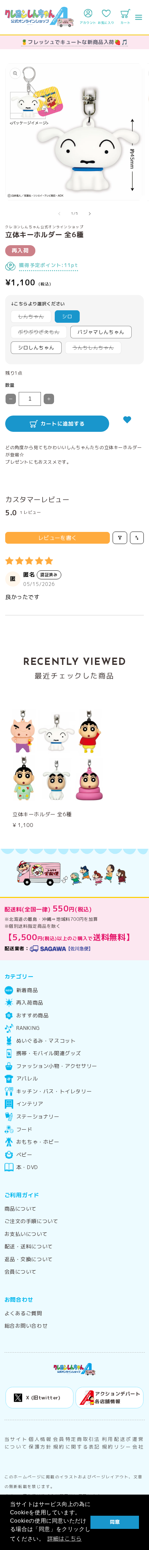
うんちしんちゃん (95, 349)
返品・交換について (29, 1259)
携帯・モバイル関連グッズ (48, 1053)
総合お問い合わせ (26, 1326)
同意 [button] (115, 1521)
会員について (21, 1272)
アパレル (27, 1079)
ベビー (24, 1155)
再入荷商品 (29, 1003)
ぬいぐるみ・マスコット (46, 1041)
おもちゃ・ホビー (38, 1142)
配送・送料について (29, 1247)
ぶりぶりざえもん (41, 333)
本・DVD (27, 1167)
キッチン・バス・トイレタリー (54, 1091)
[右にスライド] (89, 213)
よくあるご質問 (23, 1313)
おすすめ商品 (32, 1016)
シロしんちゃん (36, 347)
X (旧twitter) (43, 1397)
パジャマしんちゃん (101, 332)
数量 (10, 385)
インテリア (29, 1104)
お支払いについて (26, 1234)
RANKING (28, 1028)
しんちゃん (33, 318)
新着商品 (27, 990)
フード (24, 1129)
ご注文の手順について (32, 1221)
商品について (21, 1209)
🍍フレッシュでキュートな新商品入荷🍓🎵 (74, 42)
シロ (67, 316)
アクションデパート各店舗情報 (117, 1397)
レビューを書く (57, 538)
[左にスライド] (59, 213)
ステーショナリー (38, 1117)
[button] (138, 17)
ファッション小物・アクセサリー (56, 1066)
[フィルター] (120, 538)
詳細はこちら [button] (64, 1538)
